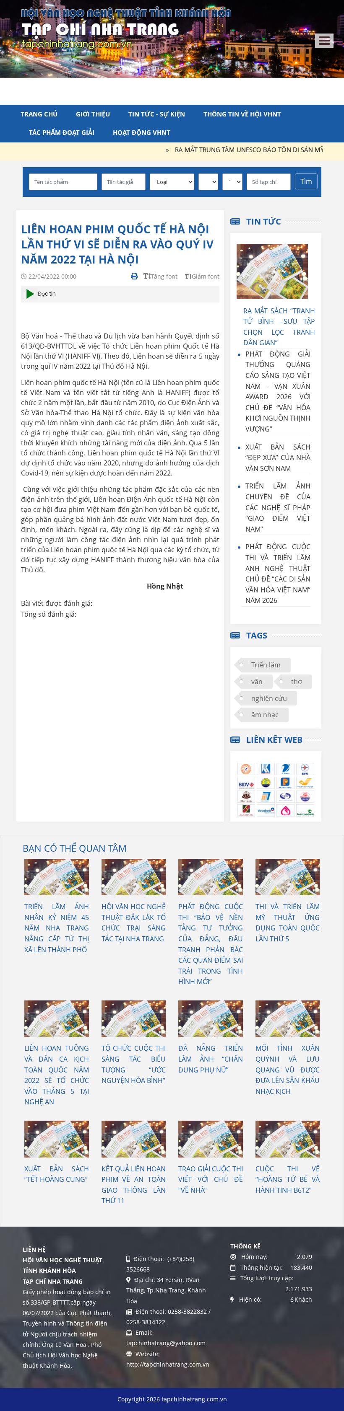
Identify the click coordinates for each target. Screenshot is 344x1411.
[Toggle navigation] (324, 41)
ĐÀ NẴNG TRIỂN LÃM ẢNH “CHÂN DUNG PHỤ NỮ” (210, 1059)
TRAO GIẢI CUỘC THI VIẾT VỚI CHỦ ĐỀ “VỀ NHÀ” (210, 1179)
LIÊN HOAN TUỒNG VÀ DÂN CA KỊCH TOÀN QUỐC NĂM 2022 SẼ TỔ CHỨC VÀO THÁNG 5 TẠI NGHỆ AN (56, 1075)
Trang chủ (39, 114)
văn (257, 681)
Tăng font (164, 276)
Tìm (306, 181)
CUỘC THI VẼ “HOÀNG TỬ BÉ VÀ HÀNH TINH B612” (287, 1179)
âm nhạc (265, 714)
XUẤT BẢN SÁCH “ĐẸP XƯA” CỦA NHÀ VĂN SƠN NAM (277, 457)
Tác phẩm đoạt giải (61, 132)
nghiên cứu (269, 698)
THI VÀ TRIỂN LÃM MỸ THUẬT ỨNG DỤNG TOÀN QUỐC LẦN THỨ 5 (287, 922)
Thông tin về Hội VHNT (242, 114)
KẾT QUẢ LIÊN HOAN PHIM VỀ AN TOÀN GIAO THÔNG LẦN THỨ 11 (134, 1185)
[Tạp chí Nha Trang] (126, 27)
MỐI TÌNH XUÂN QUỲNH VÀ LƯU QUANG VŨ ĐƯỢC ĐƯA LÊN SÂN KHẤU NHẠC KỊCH (287, 1070)
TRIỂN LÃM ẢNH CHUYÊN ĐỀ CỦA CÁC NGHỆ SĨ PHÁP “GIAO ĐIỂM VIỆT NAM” (277, 507)
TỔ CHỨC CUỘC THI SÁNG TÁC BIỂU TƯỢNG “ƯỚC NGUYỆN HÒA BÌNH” (134, 1064)
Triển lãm (266, 664)
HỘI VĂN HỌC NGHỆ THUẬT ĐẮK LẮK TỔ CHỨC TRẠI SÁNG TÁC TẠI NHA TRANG (134, 922)
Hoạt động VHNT (141, 132)
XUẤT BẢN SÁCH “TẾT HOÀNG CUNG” (56, 1174)
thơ (296, 681)
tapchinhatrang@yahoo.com (166, 1343)
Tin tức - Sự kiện (156, 114)
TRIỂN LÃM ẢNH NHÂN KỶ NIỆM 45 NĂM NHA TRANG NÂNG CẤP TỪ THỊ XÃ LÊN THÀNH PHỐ (56, 928)
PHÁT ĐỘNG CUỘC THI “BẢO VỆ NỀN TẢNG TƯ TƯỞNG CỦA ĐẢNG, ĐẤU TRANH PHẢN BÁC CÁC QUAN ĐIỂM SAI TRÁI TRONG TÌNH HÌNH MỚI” (210, 944)
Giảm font (205, 276)
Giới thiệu (93, 114)
